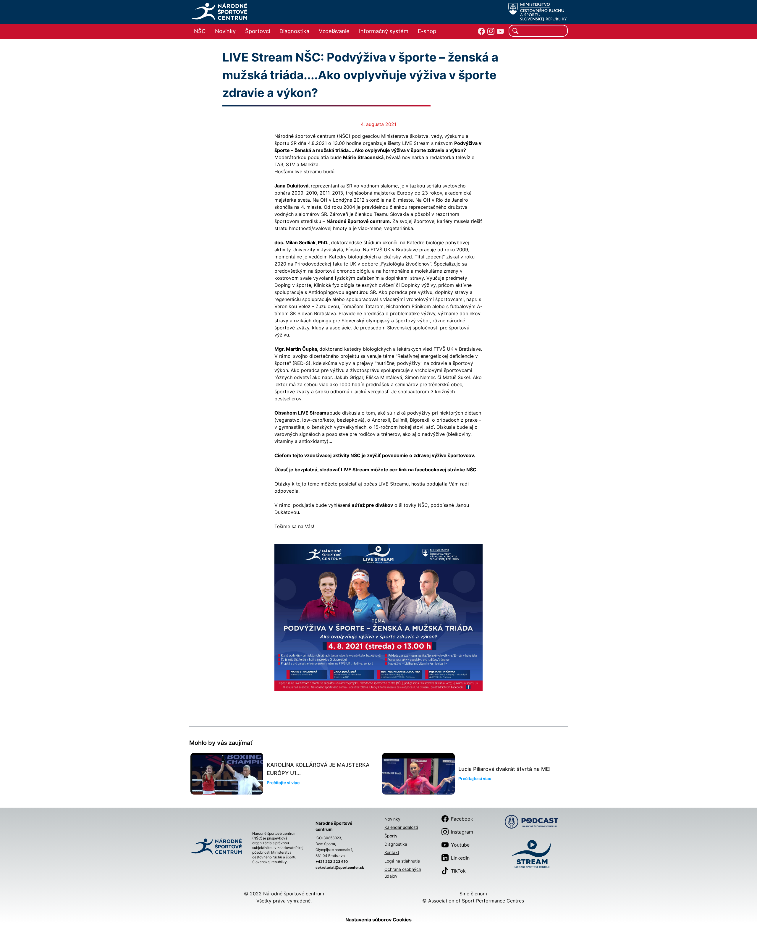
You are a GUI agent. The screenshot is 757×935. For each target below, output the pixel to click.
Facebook (462, 819)
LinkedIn (460, 858)
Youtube (460, 845)
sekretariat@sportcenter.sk (340, 867)
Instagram (462, 832)
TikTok (458, 871)
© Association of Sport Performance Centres (473, 901)
